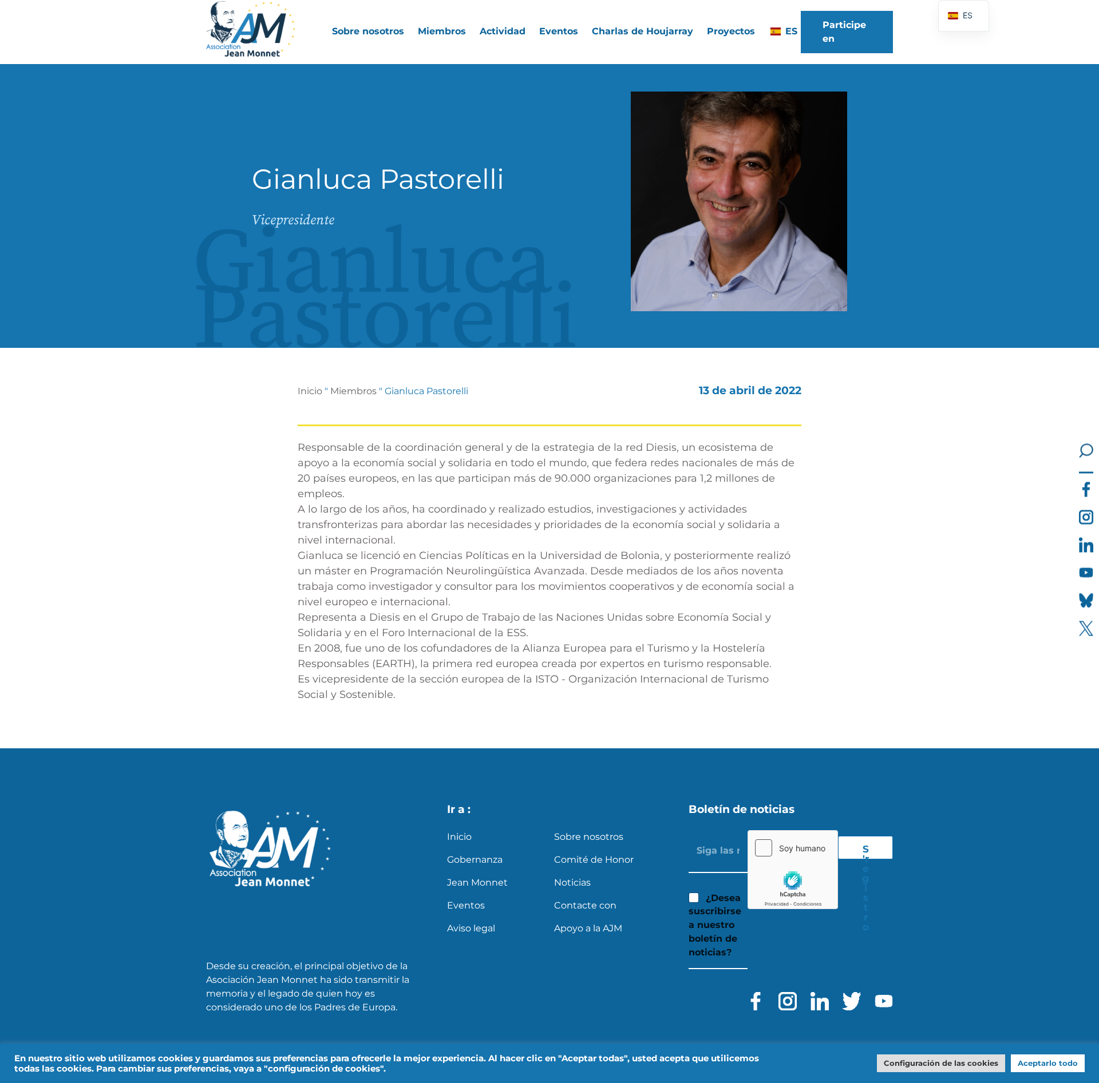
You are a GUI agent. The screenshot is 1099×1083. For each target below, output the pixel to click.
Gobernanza (475, 859)
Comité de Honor (594, 859)
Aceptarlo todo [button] (1048, 1063)
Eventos (558, 31)
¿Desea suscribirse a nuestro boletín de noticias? (715, 925)
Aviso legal (471, 928)
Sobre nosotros (588, 836)
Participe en (844, 31)
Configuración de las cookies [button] (941, 1063)
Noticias (572, 882)
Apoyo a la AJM (588, 928)
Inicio (310, 391)
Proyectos (731, 31)
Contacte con (585, 905)
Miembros (353, 391)
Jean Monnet (477, 882)
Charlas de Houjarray (642, 31)
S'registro (865, 851)
